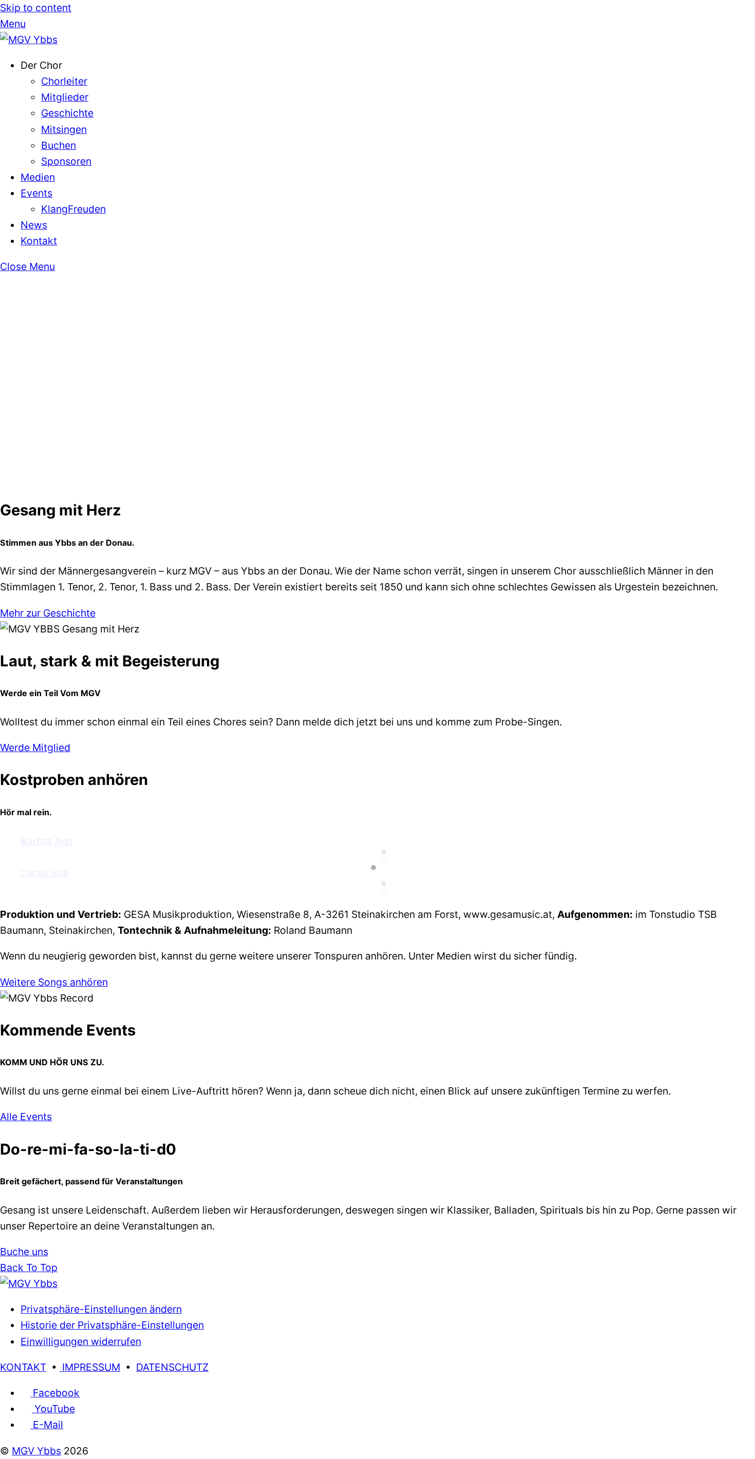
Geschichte (67, 113)
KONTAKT (23, 1367)
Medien (38, 177)
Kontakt (39, 241)
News (34, 225)
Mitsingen (64, 129)
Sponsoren (66, 161)
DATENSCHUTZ (172, 1367)
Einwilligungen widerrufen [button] (81, 1341)
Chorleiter (64, 81)
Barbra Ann (46, 841)
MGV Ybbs (36, 1451)
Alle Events (26, 1116)
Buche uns (24, 1251)
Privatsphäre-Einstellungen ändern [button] (101, 1309)
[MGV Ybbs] (29, 39)
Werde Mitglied (35, 747)
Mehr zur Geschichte (48, 613)
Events (36, 193)
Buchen (58, 145)
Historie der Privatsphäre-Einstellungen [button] (112, 1325)
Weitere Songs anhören (54, 982)
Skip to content (35, 8)
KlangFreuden (73, 209)
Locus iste (44, 873)
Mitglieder (64, 97)
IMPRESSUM (90, 1367)
